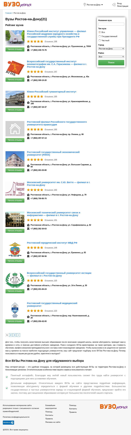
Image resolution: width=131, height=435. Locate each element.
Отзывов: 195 (51, 96)
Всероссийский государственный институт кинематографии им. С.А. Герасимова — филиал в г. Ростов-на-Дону (57, 64)
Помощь (48, 412)
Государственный (109, 36)
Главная (8, 13)
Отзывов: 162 (51, 190)
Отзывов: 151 (51, 220)
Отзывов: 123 (51, 311)
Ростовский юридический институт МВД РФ (52, 243)
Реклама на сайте (52, 422)
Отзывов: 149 (51, 248)
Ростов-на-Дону (94, 5)
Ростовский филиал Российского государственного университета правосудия (57, 123)
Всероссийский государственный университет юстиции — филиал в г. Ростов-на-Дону (59, 274)
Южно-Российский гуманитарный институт (51, 91)
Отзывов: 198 (51, 41)
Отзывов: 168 (51, 160)
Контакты (49, 415)
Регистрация (122, 6)
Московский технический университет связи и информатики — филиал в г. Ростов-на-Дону (53, 214)
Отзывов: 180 (51, 129)
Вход (119, 3)
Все (103, 32)
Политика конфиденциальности (16, 417)
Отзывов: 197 (51, 72)
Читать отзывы (15, 49)
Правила (49, 419)
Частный (105, 40)
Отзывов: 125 (51, 280)
